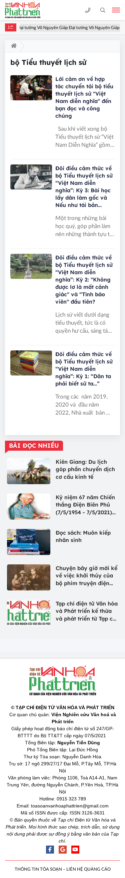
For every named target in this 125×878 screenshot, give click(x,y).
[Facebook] (50, 850)
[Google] (63, 850)
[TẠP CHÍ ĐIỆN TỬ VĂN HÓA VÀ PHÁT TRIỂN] (28, 10)
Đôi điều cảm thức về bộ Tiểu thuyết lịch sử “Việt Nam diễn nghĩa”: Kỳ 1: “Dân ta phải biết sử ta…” (84, 369)
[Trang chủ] (12, 46)
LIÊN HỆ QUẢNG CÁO (88, 869)
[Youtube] (75, 850)
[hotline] (87, 10)
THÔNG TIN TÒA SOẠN (38, 869)
